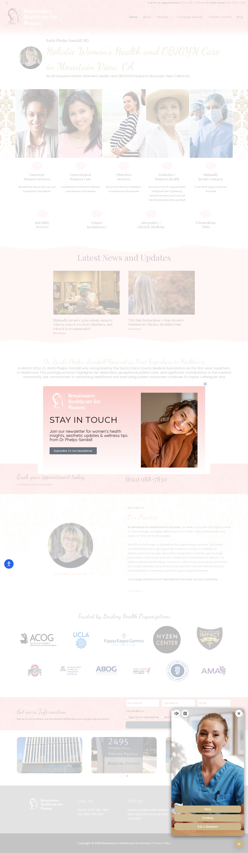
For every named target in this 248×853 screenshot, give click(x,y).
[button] (205, 384)
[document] (124, 426)
